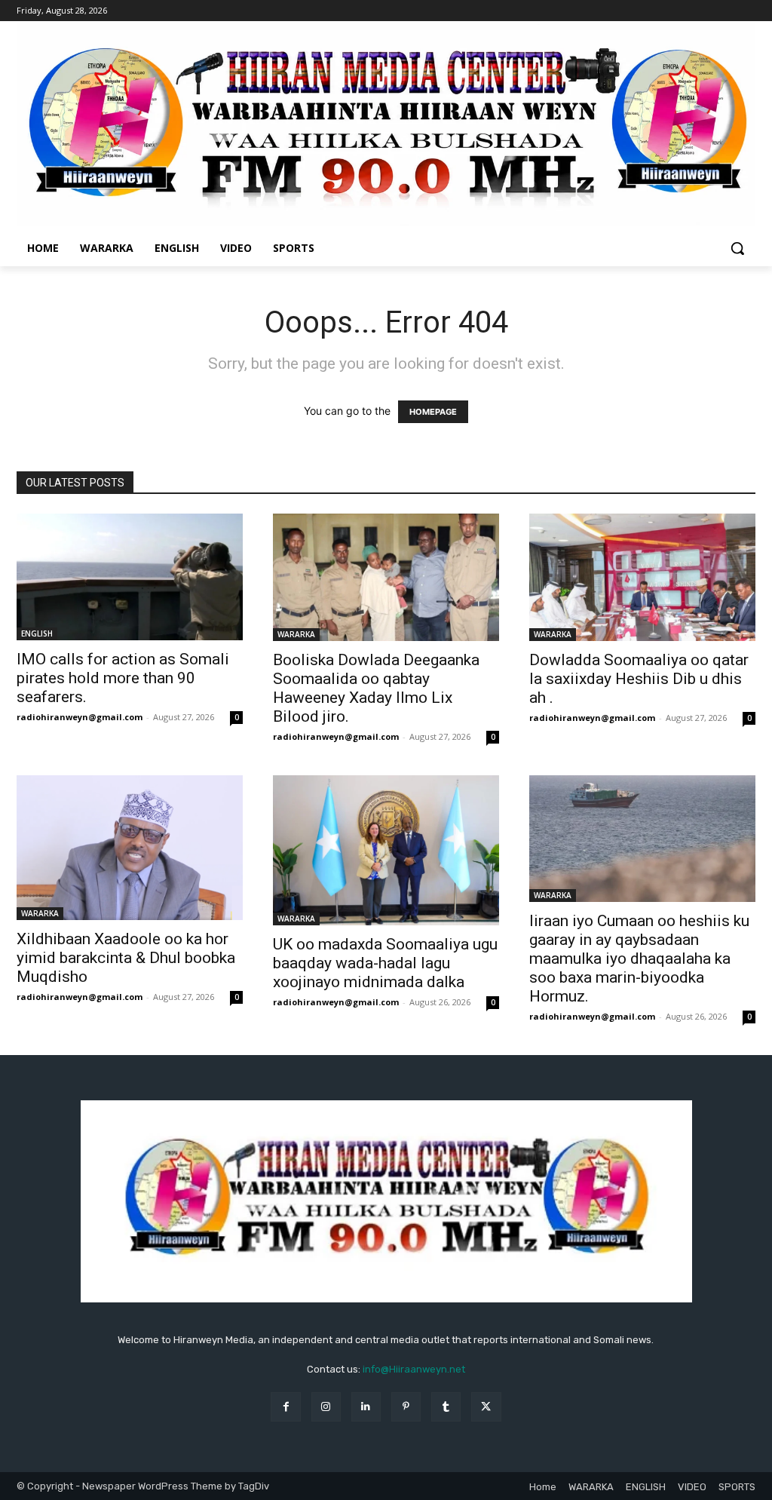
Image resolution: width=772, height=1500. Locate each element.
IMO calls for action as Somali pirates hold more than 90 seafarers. (123, 678)
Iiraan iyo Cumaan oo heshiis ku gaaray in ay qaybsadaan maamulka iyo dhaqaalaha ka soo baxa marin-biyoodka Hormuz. (639, 958)
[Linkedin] (366, 1407)
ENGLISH (37, 633)
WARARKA (296, 634)
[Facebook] (285, 1407)
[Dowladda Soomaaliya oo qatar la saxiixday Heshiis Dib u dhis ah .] (642, 577)
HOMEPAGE (433, 411)
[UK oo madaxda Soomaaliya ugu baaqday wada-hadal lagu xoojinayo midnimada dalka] (386, 850)
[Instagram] (326, 1407)
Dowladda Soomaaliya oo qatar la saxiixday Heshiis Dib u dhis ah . (639, 679)
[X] (486, 1407)
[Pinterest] (406, 1407)
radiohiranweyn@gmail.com (79, 716)
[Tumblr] (446, 1407)
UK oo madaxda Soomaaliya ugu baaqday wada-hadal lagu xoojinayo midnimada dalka (385, 963)
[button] (737, 248)
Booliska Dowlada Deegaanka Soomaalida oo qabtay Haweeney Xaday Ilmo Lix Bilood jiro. (376, 688)
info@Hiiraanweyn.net (414, 1369)
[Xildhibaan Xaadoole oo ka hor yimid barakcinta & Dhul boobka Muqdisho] (130, 847)
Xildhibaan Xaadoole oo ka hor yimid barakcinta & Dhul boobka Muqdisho (126, 958)
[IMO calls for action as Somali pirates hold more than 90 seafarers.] (130, 577)
